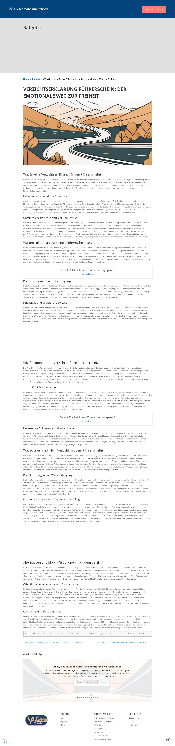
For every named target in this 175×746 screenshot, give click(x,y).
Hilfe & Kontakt (66, 725)
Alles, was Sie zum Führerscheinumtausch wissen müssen (87, 666)
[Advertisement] (87, 55)
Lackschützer (99, 732)
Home (26, 79)
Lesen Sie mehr (87, 682)
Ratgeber (37, 79)
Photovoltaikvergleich (102, 740)
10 (95, 697)
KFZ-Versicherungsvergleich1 (106, 718)
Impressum (133, 722)
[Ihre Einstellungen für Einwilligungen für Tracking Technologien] (4, 742)
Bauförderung (100, 729)
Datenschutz (134, 718)
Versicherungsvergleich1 (104, 722)
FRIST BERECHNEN (154, 9)
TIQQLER (97, 725)
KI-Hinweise (133, 725)
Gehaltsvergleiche (101, 736)
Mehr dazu (145, 634)
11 (97, 697)
